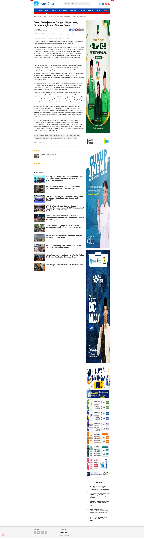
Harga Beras (69, 135)
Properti (82, 10)
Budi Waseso (49, 135)
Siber (66, 532)
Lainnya (106, 10)
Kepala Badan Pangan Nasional (43, 138)
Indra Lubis (41, 142)
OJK (50, 13)
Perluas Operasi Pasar (57, 138)
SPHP (75, 138)
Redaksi (62, 532)
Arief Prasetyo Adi (40, 135)
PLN (62, 13)
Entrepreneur (62, 10)
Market (99, 10)
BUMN (46, 10)
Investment (73, 10)
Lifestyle (90, 10)
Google (37, 13)
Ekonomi (38, 16)
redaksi (38, 29)
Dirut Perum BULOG (59, 135)
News (40, 10)
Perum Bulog (68, 138)
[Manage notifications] (3, 534)
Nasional (45, 16)
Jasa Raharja (44, 13)
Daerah (54, 10)
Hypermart (77, 135)
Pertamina (56, 13)
